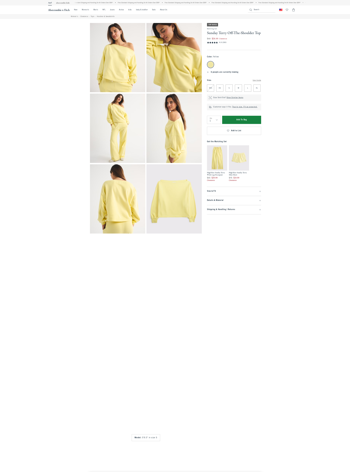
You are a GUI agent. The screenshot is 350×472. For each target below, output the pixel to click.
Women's (85, 10)
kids (130, 10)
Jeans (112, 10)
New (75, 10)
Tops (92, 16)
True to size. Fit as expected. (244, 107)
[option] (217, 163)
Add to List (236, 131)
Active (121, 10)
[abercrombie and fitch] (59, 9)
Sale (154, 10)
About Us (163, 10)
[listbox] (228, 163)
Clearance (84, 16)
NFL (104, 10)
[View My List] (287, 9)
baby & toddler (142, 10)
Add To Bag (241, 120)
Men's (95, 10)
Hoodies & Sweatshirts (106, 16)
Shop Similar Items (235, 98)
